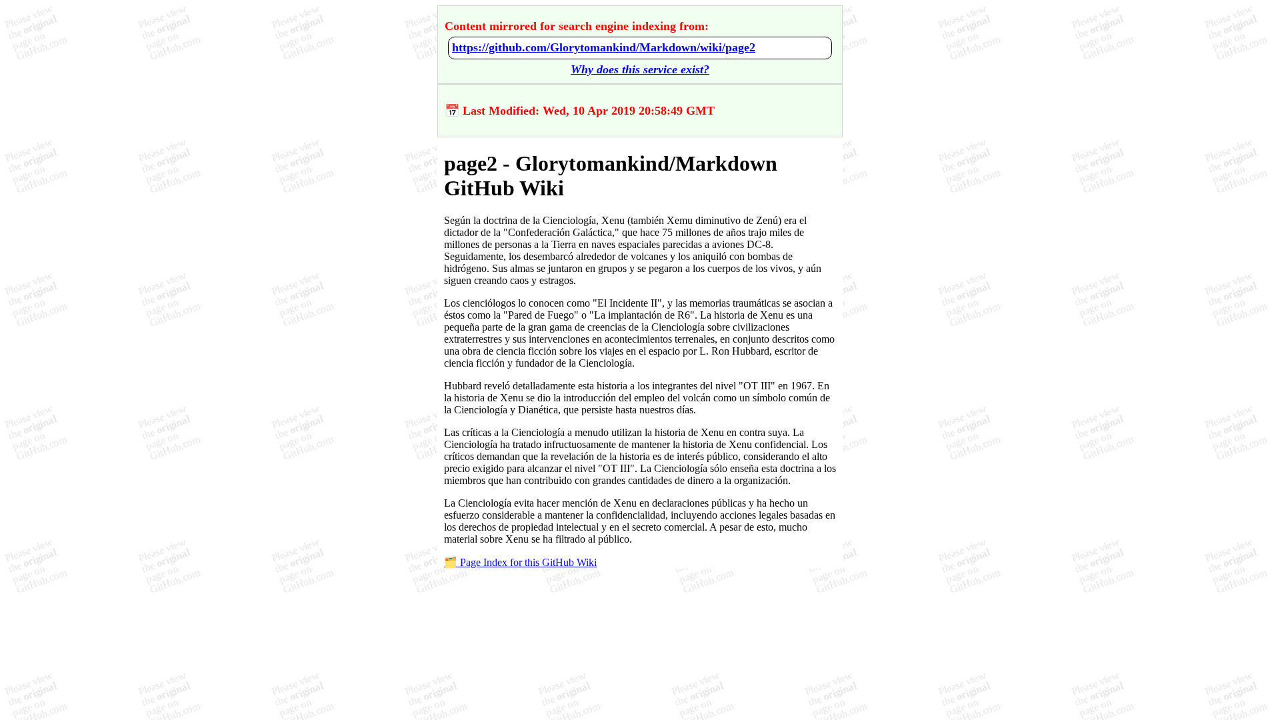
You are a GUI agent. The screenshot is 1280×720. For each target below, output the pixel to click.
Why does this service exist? (640, 69)
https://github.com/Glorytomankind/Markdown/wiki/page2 (603, 47)
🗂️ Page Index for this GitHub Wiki (520, 562)
